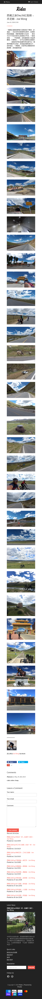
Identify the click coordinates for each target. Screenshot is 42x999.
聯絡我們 (10, 955)
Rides (21, 985)
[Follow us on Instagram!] (12, 977)
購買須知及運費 (12, 952)
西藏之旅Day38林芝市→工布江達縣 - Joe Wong (20, 853)
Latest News (11, 905)
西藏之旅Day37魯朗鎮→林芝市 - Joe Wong (21, 860)
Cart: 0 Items (34, 2)
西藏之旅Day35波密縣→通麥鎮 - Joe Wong (21, 872)
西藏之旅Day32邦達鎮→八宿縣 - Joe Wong (21, 889)
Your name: (10, 792)
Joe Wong (16, 753)
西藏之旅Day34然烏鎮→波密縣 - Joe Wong (21, 878)
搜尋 (8, 957)
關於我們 (10, 960)
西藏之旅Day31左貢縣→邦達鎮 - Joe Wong (21, 895)
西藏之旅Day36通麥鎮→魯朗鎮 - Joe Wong (21, 866)
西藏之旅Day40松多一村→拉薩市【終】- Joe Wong (20, 838)
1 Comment (9, 26)
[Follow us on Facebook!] (8, 977)
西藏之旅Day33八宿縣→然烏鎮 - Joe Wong (21, 884)
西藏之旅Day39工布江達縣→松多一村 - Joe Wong (21, 845)
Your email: (10, 799)
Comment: (10, 805)
